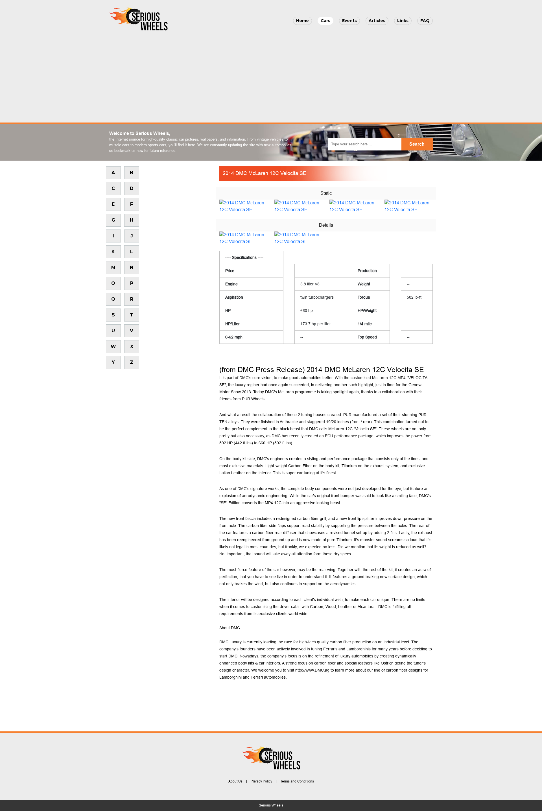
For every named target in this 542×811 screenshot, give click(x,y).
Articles (377, 20)
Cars (325, 20)
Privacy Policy (261, 781)
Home (302, 20)
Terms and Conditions (297, 781)
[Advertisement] (271, 75)
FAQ (425, 20)
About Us (235, 781)
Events (349, 20)
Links (402, 20)
